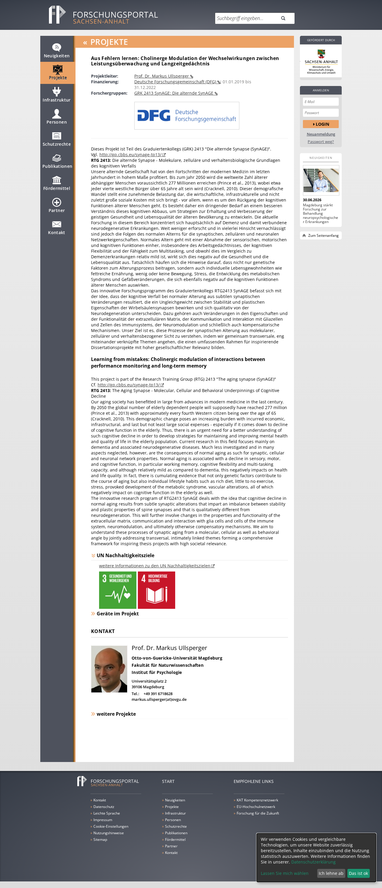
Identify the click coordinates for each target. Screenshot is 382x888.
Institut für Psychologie (157, 672)
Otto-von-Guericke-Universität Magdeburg (177, 658)
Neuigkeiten (57, 56)
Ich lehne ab (331, 873)
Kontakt (56, 232)
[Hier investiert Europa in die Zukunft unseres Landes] (321, 60)
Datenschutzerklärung (313, 862)
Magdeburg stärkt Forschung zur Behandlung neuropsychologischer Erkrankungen (320, 213)
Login (322, 124)
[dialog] (316, 857)
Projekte (58, 78)
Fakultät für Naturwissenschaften (168, 665)
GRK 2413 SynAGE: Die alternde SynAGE (174, 93)
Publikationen (57, 166)
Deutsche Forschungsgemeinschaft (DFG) (175, 82)
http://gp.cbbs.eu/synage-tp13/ (130, 154)
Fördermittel (56, 188)
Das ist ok (358, 873)
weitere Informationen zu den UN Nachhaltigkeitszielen (154, 566)
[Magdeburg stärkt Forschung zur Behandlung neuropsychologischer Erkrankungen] (321, 180)
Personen (57, 122)
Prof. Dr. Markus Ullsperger (162, 76)
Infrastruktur (57, 100)
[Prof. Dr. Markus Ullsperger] (109, 692)
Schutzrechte (57, 144)
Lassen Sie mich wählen (285, 873)
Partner (57, 210)
